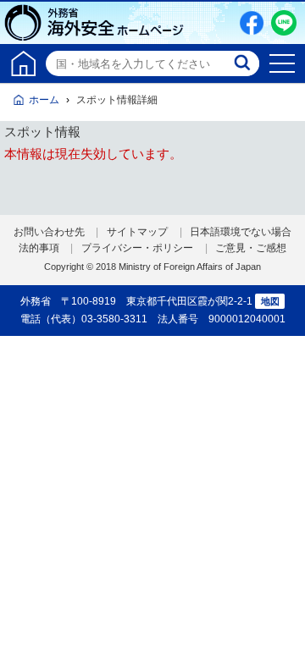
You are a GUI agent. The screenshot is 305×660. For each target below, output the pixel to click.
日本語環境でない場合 (240, 232)
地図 (270, 301)
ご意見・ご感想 (250, 248)
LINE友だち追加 (284, 23)
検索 (244, 63)
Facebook (251, 23)
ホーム (44, 100)
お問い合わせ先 (49, 232)
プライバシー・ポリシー (137, 248)
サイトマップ (137, 232)
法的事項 (39, 248)
